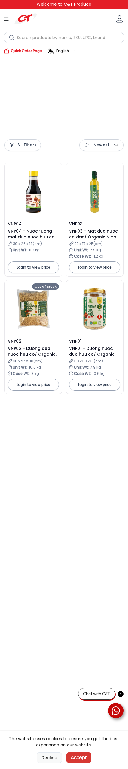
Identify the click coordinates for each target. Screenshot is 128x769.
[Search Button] (12, 37)
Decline (49, 758)
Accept (79, 757)
